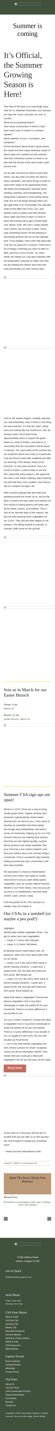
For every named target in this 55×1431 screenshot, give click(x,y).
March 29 (9, 708)
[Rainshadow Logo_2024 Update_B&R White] (27, 4)
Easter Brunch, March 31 (17, 719)
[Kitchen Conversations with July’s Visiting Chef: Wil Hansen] (27, 1202)
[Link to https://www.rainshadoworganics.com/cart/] (48, 7)
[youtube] (14, 1281)
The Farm (21, 1163)
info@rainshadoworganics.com (18, 1277)
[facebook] (6, 1281)
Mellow (42, 1416)
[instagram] (10, 1281)
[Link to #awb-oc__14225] (7, 7)
